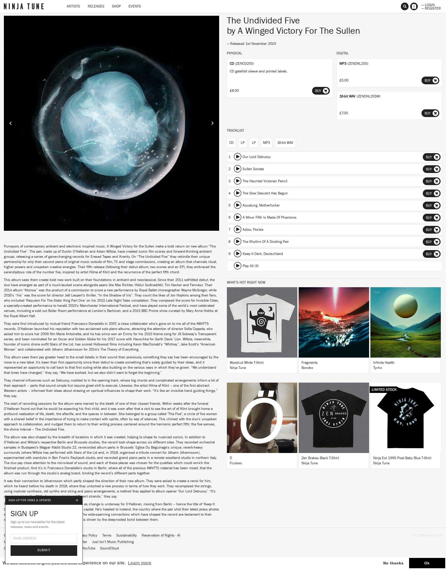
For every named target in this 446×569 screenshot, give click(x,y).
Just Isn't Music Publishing (113, 542)
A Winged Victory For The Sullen (299, 31)
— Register (431, 8)
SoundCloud (109, 548)
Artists (73, 6)
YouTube (88, 548)
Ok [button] (427, 563)
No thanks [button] (393, 563)
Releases (96, 6)
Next (212, 123)
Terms (107, 535)
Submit (44, 550)
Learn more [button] (140, 563)
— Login (428, 4)
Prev (10, 123)
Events (135, 6)
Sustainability (126, 535)
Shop (116, 6)
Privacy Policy (87, 535)
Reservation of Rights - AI (161, 535)
